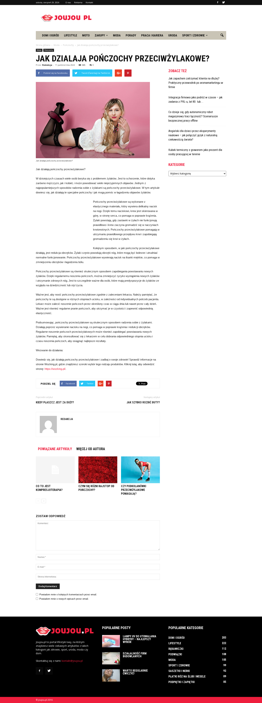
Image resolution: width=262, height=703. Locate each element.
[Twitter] (223, 2)
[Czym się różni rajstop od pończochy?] (97, 469)
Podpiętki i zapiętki (181, 682)
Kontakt (89, 2)
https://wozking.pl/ (55, 368)
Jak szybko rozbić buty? (143, 402)
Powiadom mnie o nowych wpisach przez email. (64, 598)
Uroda (172, 35)
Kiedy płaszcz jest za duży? (55, 402)
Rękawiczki (175, 649)
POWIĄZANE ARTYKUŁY (55, 449)
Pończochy (48, 50)
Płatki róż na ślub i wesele (187, 676)
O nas (68, 2)
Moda (117, 35)
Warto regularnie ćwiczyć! (135, 672)
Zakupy (100, 35)
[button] (222, 35)
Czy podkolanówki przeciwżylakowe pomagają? (133, 489)
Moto (86, 35)
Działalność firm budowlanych (135, 655)
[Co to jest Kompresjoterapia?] (55, 469)
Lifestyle (70, 35)
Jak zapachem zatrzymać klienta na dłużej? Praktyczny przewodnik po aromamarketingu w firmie (195, 83)
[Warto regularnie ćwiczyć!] (111, 675)
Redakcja (47, 65)
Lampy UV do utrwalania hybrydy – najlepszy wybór (139, 639)
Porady (131, 35)
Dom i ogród (50, 35)
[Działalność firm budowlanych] (111, 658)
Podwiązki (175, 654)
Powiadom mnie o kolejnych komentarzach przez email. (68, 594)
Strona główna (43, 45)
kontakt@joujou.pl (72, 660)
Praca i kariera (152, 35)
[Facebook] (217, 2)
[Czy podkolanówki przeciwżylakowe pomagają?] (140, 469)
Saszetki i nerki (179, 671)
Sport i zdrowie (193, 35)
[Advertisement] (161, 18)
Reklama (78, 2)
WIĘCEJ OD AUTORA (90, 449)
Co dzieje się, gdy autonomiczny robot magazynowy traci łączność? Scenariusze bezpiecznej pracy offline (193, 116)
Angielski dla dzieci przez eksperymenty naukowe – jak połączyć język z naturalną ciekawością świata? (192, 135)
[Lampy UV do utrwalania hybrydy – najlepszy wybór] (111, 641)
